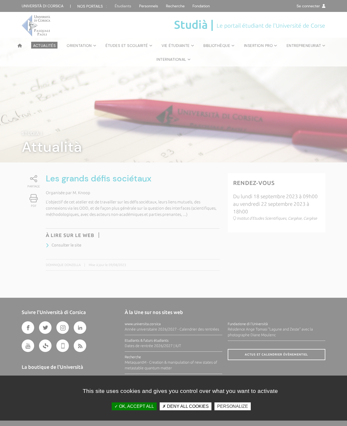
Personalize (232, 406)
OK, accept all (136, 406)
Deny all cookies (187, 406)
